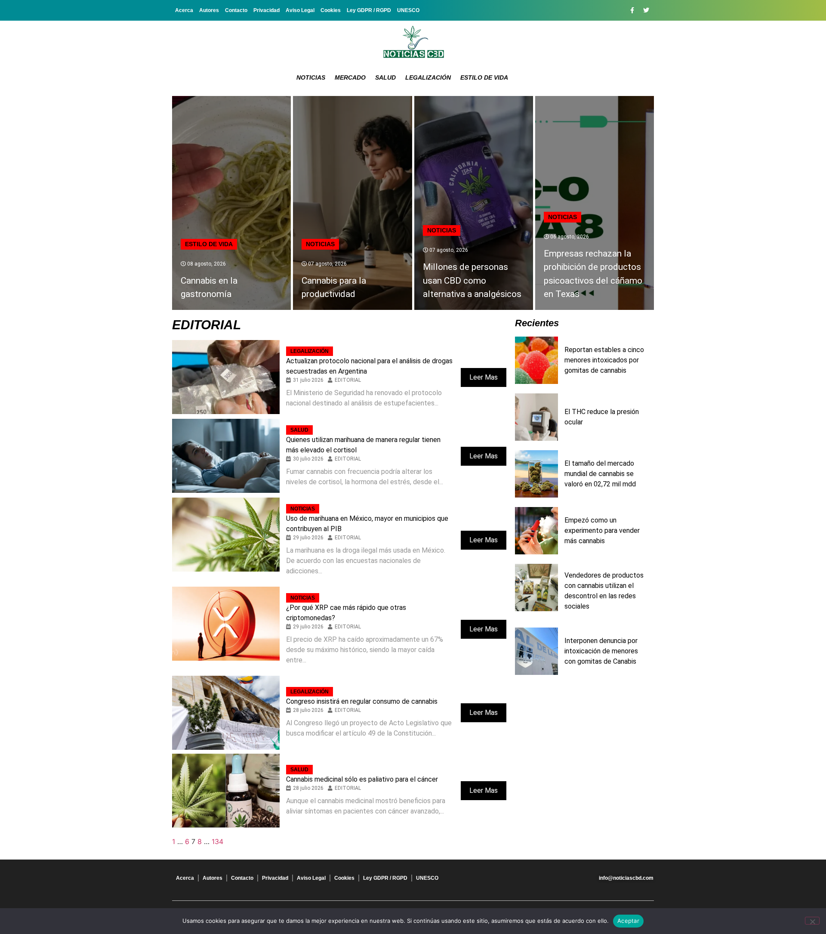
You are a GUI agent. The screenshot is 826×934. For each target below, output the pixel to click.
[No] (812, 921)
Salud (385, 77)
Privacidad (266, 10)
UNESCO (408, 10)
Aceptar (628, 920)
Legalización (428, 77)
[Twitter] (646, 10)
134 (217, 841)
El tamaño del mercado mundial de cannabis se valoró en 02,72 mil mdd (600, 473)
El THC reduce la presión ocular (601, 417)
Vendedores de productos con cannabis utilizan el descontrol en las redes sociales (604, 590)
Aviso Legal (300, 10)
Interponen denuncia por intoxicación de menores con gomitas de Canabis (601, 651)
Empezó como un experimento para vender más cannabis (602, 530)
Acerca (184, 10)
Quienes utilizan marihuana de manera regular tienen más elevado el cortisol (363, 445)
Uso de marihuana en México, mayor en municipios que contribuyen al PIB (367, 523)
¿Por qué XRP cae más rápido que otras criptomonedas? (346, 612)
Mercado (350, 77)
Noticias (310, 77)
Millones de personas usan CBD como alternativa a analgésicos (472, 280)
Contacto (236, 10)
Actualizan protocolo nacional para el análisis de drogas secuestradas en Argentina (369, 366)
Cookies (331, 10)
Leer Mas (483, 377)
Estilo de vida (484, 77)
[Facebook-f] (632, 10)
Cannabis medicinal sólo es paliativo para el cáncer (362, 779)
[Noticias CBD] (413, 42)
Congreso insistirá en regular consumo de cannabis (362, 701)
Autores (209, 10)
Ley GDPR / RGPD (369, 10)
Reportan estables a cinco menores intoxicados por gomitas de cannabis (604, 360)
